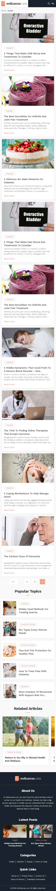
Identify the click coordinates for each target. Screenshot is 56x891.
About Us (15, 876)
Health (11, 862)
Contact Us (40, 876)
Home (3, 11)
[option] (25, 740)
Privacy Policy (27, 876)
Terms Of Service (17, 879)
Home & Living (41, 862)
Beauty (29, 862)
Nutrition (20, 862)
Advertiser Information (36, 879)
